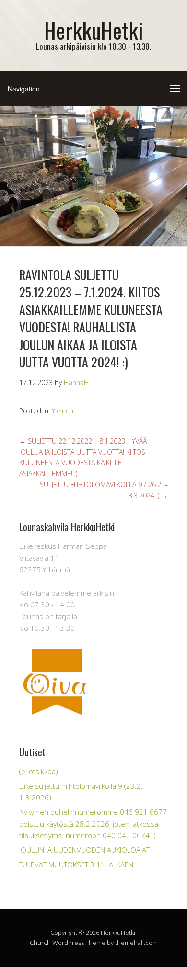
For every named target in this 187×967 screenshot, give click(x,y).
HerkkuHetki (93, 30)
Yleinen (62, 410)
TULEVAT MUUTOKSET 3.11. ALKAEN (76, 864)
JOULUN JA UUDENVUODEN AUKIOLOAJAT (84, 849)
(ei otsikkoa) (38, 771)
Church (40, 942)
